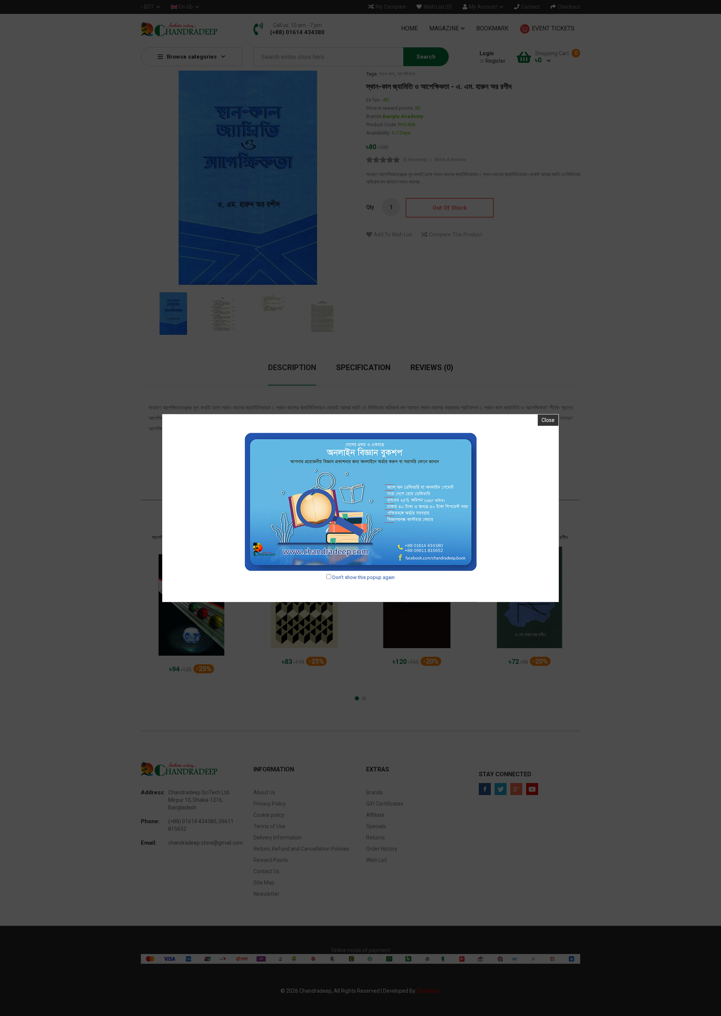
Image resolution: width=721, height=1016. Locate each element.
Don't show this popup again (363, 577)
